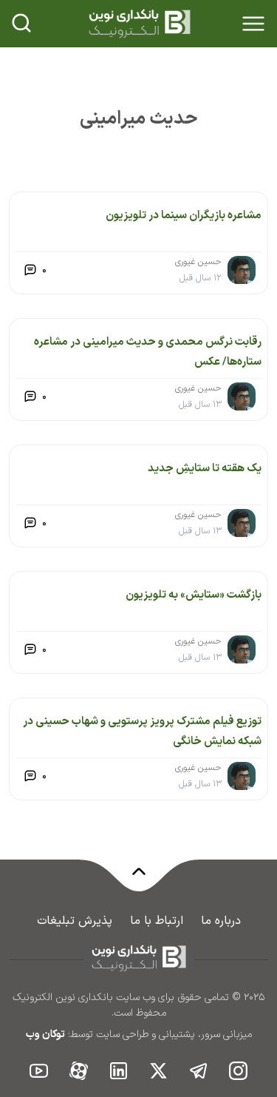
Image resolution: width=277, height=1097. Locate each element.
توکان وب (45, 1034)
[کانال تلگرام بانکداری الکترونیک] (198, 1070)
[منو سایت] (253, 23)
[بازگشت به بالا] (139, 880)
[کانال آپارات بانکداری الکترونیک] (79, 1070)
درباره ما (221, 921)
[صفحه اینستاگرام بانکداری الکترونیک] (238, 1070)
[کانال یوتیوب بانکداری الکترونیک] (39, 1070)
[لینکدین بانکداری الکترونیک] (119, 1070)
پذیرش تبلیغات (74, 921)
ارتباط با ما (156, 921)
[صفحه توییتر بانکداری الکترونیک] (159, 1070)
